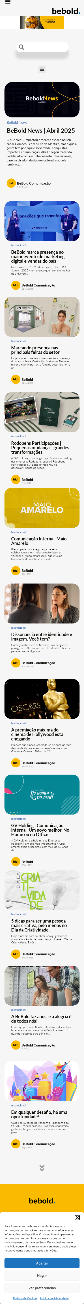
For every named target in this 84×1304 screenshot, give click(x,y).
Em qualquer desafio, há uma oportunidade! (39, 1114)
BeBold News (17, 122)
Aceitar (42, 1263)
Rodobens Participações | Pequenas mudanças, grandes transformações (40, 447)
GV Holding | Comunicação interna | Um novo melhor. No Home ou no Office (40, 830)
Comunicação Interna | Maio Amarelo (39, 541)
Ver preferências (42, 1288)
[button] (77, 1217)
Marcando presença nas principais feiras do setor (35, 350)
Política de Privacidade (54, 1298)
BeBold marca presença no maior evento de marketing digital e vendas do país (38, 256)
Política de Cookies (25, 1298)
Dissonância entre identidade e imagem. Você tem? (41, 636)
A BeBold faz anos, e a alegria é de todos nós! (41, 1019)
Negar (42, 1275)
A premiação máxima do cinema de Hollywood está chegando (37, 734)
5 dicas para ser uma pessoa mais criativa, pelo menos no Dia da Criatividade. (39, 925)
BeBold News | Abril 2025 (41, 130)
